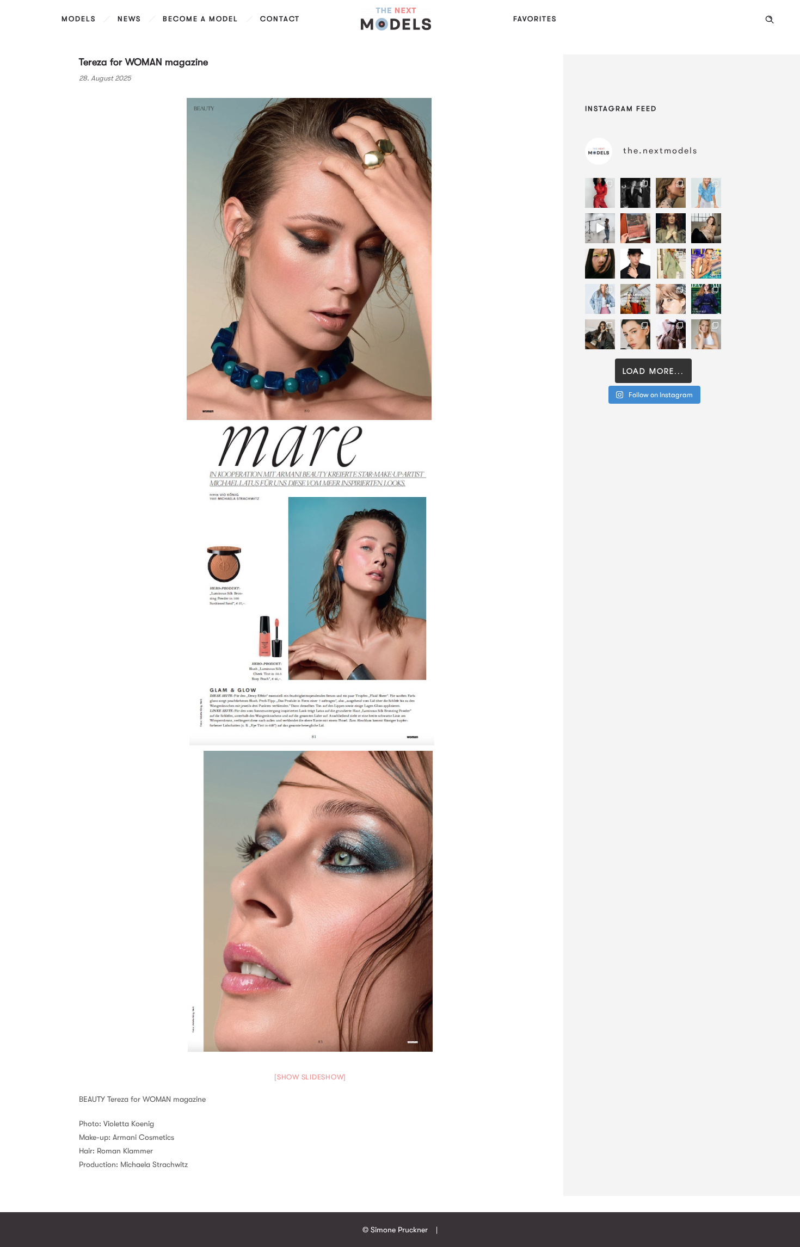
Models (78, 19)
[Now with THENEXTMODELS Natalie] (706, 228)
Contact (280, 19)
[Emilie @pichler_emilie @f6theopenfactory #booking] (600, 228)
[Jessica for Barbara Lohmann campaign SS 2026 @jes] (671, 334)
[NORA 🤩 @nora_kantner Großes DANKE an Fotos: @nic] (671, 299)
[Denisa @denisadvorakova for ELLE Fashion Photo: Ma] (706, 264)
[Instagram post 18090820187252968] (635, 299)
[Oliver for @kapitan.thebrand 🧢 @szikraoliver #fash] (635, 264)
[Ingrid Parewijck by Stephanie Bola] (706, 334)
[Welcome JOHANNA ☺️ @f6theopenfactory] (706, 193)
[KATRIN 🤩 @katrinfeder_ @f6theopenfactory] (600, 299)
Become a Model (200, 19)
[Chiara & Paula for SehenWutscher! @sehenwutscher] (600, 334)
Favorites (535, 19)
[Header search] (769, 19)
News (129, 19)
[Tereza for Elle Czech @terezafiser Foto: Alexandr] (635, 193)
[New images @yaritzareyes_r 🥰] (600, 193)
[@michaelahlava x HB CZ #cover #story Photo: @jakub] (706, 299)
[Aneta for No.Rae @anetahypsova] (635, 334)
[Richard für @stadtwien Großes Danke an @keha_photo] (635, 228)
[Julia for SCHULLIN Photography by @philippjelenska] (671, 193)
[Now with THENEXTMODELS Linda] (600, 264)
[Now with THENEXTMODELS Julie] (671, 228)
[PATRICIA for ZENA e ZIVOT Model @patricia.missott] (671, 264)
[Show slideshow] (310, 1077)
